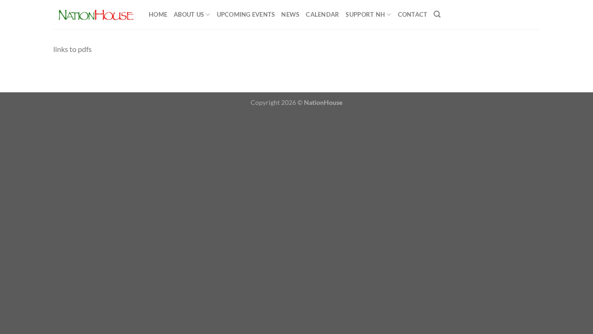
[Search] (437, 14)
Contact (413, 14)
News (290, 14)
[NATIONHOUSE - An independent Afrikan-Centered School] (94, 14)
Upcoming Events (246, 14)
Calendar (322, 14)
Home (158, 14)
